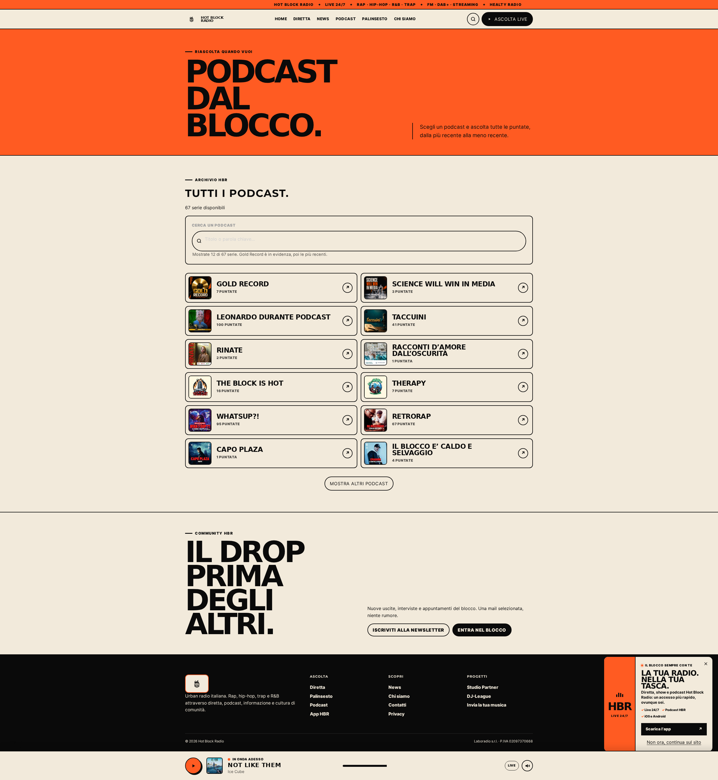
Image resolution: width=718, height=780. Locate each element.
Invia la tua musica (486, 705)
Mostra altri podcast (359, 483)
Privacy (396, 714)
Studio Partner (482, 687)
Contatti (397, 705)
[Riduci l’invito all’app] (705, 663)
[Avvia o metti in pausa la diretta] (193, 766)
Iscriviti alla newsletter (408, 630)
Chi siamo (405, 19)
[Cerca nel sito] (473, 19)
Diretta (301, 19)
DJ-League (479, 696)
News (323, 19)
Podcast (346, 19)
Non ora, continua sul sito (674, 742)
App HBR (319, 714)
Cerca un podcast (214, 225)
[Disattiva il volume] (527, 765)
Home (281, 19)
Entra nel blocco (482, 630)
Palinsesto (374, 19)
